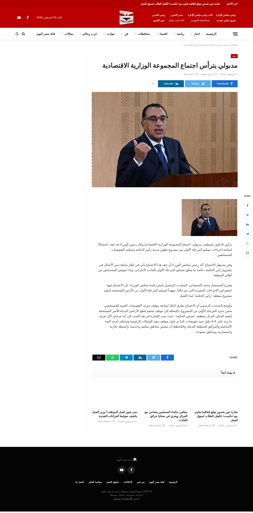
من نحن (141, 482)
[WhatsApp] (247, 243)
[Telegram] (247, 234)
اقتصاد (163, 34)
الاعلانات (128, 482)
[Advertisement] (38, 81)
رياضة (180, 34)
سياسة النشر (95, 482)
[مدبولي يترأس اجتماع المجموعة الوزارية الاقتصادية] (165, 139)
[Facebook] (247, 205)
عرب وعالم (90, 34)
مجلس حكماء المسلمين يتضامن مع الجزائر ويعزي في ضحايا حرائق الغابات (166, 416)
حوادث (111, 34)
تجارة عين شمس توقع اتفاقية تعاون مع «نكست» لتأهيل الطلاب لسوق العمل (180, 3)
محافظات (144, 34)
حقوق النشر (112, 482)
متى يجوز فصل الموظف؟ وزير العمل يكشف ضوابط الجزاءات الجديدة (114, 414)
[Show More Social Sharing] (153, 83)
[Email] (247, 252)
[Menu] (235, 34)
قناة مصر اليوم (156, 482)
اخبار (197, 34)
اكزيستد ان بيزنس (123, 498)
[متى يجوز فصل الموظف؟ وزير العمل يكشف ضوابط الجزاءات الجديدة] (114, 394)
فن (126, 34)
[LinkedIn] (247, 224)
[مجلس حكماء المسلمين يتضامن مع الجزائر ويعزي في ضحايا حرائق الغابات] (164, 394)
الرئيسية (211, 34)
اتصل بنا (80, 482)
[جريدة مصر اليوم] (126, 17)
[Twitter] (247, 215)
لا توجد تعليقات (207, 74)
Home (234, 45)
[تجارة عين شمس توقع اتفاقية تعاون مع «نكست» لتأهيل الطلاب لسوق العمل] (215, 394)
